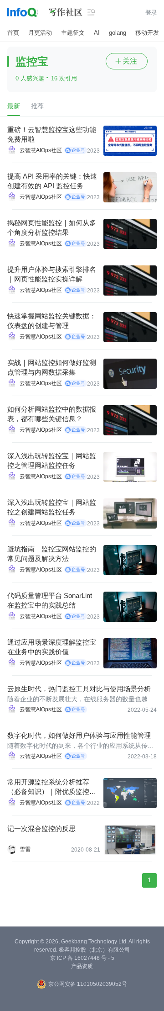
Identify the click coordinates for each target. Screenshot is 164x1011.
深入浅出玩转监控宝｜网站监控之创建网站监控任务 (51, 507)
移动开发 (147, 32)
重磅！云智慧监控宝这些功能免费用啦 (51, 134)
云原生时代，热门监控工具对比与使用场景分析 (79, 689)
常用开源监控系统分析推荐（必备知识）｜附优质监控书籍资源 (51, 787)
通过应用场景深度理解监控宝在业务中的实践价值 (51, 647)
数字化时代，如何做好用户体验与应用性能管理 (79, 735)
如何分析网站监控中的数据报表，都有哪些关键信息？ (51, 414)
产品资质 (82, 966)
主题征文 (73, 32)
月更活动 (40, 32)
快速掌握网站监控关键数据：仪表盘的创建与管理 (51, 320)
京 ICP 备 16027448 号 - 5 (82, 958)
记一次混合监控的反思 (41, 828)
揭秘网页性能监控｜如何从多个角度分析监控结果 (51, 227)
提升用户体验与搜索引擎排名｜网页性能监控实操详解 (51, 274)
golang (117, 32)
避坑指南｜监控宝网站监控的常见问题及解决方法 (51, 553)
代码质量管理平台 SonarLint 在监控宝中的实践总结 (49, 600)
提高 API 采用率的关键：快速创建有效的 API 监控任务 (52, 181)
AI (97, 32)
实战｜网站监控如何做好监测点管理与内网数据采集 (51, 367)
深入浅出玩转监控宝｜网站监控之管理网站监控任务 (51, 460)
